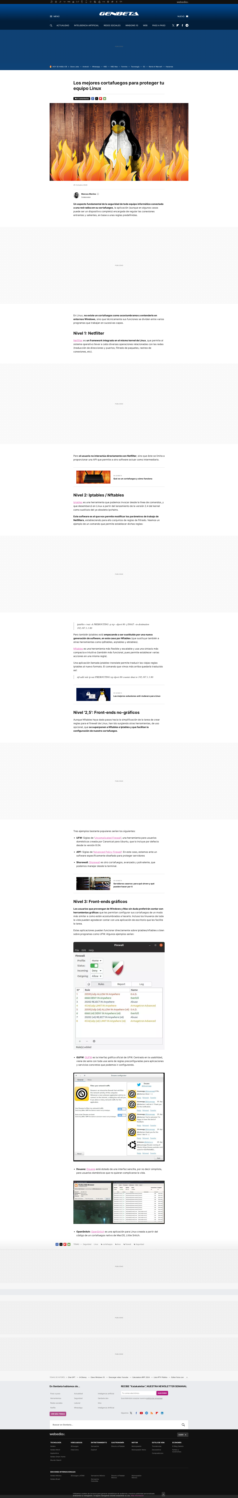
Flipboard (177, 25)
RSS (152, 1413)
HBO (105, 67)
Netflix (53, 1408)
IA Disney (83, 1377)
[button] (90, 193)
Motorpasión (136, 1446)
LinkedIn (162, 1413)
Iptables (77, 502)
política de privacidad (154, 1398)
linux (119, 1244)
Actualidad (78, 1393)
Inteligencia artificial (106, 1393)
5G (144, 67)
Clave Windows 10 (98, 1377)
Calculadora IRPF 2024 (141, 1377)
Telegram (186, 25)
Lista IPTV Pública (161, 1377)
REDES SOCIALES (112, 25)
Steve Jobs (74, 67)
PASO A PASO (158, 25)
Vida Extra (74, 1450)
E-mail (104, 98)
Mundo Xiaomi (55, 1460)
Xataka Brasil (55, 1479)
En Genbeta (117, 476)
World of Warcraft (155, 67)
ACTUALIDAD (63, 25)
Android (86, 67)
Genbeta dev (103, 1398)
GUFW (88, 1057)
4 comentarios (83, 99)
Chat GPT (72, 1377)
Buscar (183, 1424)
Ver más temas (58, 1414)
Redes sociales (56, 1403)
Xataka (52, 1446)
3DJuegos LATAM (77, 1476)
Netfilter (78, 340)
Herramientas (55, 1398)
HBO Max (114, 67)
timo (99, 1403)
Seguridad (87, 1244)
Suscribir (162, 1393)
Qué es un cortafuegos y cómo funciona (132, 478)
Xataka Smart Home (57, 1457)
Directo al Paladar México (118, 1477)
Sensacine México (98, 1476)
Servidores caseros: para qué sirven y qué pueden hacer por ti (133, 885)
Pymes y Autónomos (176, 1451)
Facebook (182, 25)
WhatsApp (78, 1408)
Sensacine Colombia (95, 1480)
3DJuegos (74, 1446)
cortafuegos (107, 1244)
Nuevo (181, 16)
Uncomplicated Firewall (108, 837)
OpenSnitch (97, 1231)
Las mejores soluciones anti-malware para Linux (136, 696)
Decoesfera (156, 1450)
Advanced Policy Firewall (107, 852)
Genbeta (119, 13)
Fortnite (124, 67)
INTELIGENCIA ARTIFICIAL (86, 25)
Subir (180, 1435)
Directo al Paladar (118, 1446)
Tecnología (135, 67)
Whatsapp (96, 67)
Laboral (77, 1403)
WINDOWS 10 (131, 25)
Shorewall (94, 862)
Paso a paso (55, 1393)
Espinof (94, 1450)
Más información (137, 1496)
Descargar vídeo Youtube (119, 1377)
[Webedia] (57, 1433)
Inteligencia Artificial (106, 1408)
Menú (57, 16)
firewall (128, 1244)
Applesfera (54, 1453)
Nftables (78, 648)
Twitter (173, 25)
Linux (96, 1244)
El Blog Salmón (178, 1446)
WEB (145, 25)
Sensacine (95, 1446)
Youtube (141, 1413)
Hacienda (169, 67)
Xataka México (55, 1476)
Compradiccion (157, 1453)
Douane (91, 1169)
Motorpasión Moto (139, 1450)
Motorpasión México (136, 1477)
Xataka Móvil (55, 1450)
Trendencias (156, 1446)
